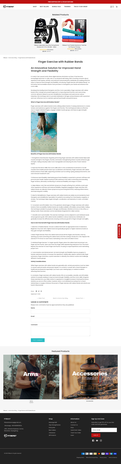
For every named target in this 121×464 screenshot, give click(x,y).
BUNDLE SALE (56, 7)
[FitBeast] (8, 6)
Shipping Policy (80, 457)
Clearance (52, 433)
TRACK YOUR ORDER (80, 7)
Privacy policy (103, 457)
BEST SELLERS (44, 7)
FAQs (72, 427)
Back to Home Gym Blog (60, 298)
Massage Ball (53, 422)
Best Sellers (52, 430)
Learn (72, 435)
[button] (43, 49)
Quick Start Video (76, 430)
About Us (73, 422)
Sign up (96, 435)
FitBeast (5, 57)
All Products (52, 435)
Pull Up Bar (52, 427)
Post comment (37, 340)
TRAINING (67, 7)
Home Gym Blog (13, 57)
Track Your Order (76, 433)
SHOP (35, 7)
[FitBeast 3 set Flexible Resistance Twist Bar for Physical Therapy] (74, 30)
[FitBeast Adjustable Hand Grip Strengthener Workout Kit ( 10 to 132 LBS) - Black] (46, 30)
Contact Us (74, 425)
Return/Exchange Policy (92, 457)
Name (33, 308)
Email (32, 316)
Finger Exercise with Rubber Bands (26, 57)
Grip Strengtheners (54, 425)
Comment (34, 325)
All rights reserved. (16, 453)
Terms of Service (113, 457)
